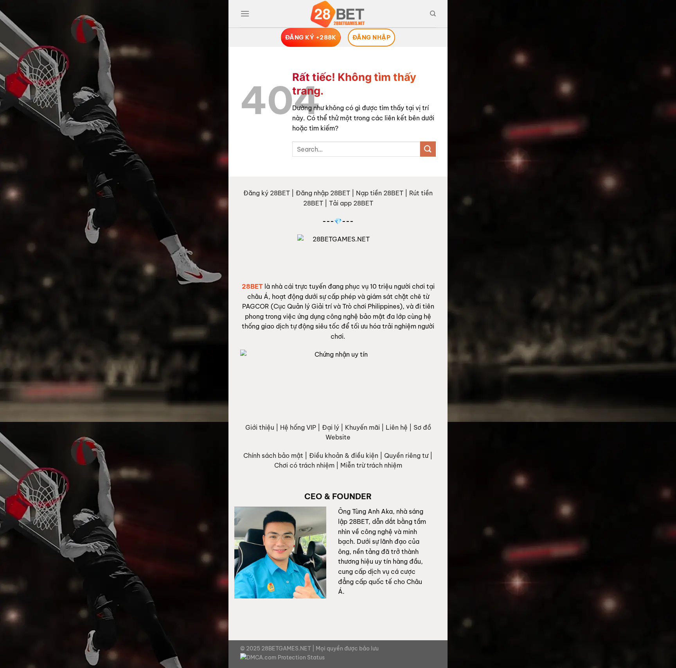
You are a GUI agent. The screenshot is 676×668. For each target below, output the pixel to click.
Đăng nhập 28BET (323, 193)
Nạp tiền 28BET (379, 193)
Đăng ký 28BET (266, 193)
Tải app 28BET (351, 203)
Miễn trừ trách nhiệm (371, 465)
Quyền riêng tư (406, 455)
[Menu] (245, 13)
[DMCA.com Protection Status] (282, 657)
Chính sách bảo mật (273, 455)
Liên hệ (397, 427)
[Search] (433, 13)
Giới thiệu (259, 427)
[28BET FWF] (338, 14)
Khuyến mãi (362, 427)
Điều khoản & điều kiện (343, 455)
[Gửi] (428, 149)
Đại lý (330, 427)
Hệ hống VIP (298, 427)
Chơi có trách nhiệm (304, 465)
